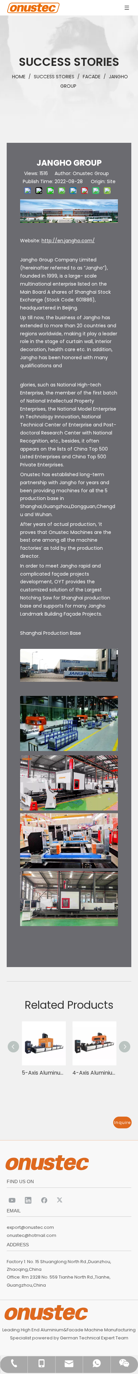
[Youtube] (12, 1200)
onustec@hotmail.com (31, 1235)
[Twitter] (60, 1200)
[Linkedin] (28, 1200)
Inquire (122, 1122)
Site (111, 181)
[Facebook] (44, 1200)
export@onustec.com (30, 1227)
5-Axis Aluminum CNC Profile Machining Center (44, 1073)
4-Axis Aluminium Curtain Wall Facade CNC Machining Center (94, 1073)
